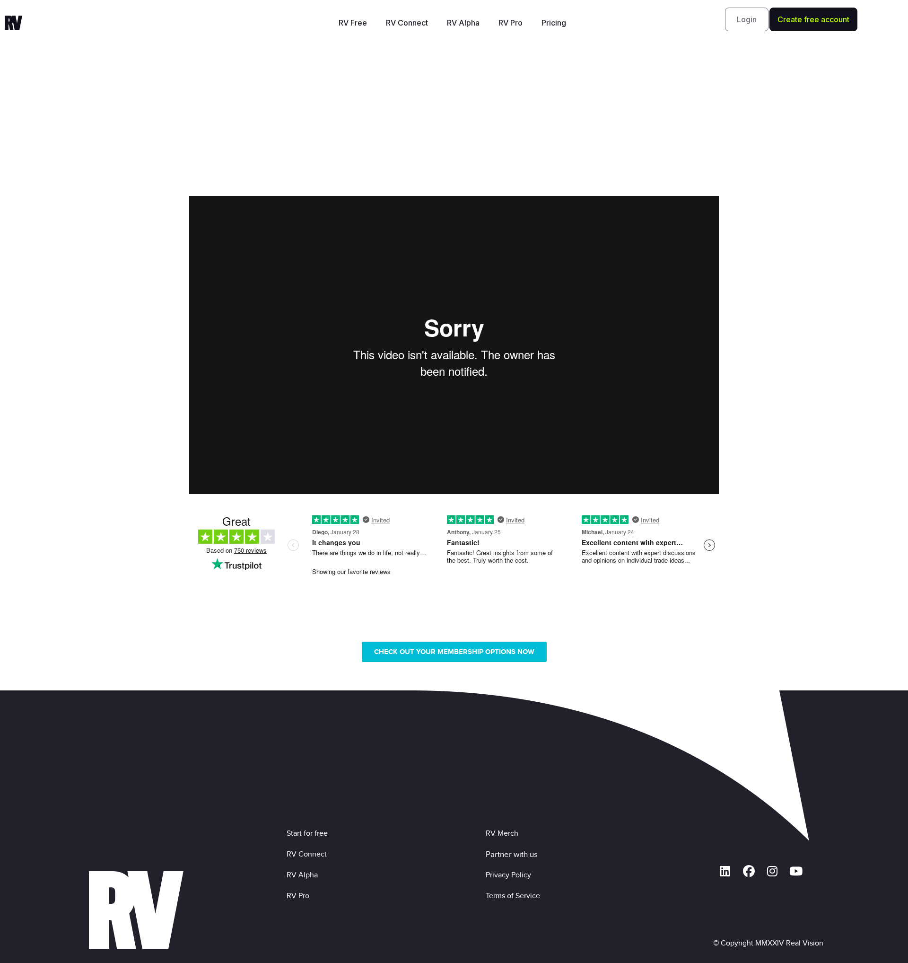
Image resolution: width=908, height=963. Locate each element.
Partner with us (512, 854)
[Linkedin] (725, 871)
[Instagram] (772, 871)
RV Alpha (463, 22)
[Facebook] (748, 871)
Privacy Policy (510, 874)
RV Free (353, 22)
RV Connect (407, 22)
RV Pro (510, 22)
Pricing (553, 22)
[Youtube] (796, 871)
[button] (746, 19)
